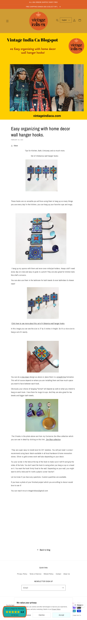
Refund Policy (48, 574)
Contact (58, 574)
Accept (61, 615)
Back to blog (45, 549)
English (64, 20)
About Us (66, 574)
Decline (42, 615)
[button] (7, 21)
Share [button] (16, 145)
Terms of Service (35, 574)
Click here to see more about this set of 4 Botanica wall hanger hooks (38, 323)
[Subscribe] (62, 587)
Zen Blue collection (53, 439)
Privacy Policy (22, 574)
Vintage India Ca (76, 615)
